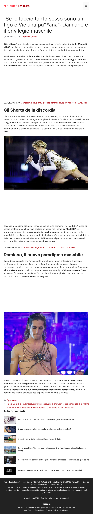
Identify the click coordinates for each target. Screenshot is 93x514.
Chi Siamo (28, 510)
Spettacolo (12, 400)
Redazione (39, 510)
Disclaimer (64, 510)
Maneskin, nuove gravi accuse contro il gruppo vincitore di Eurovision (54, 103)
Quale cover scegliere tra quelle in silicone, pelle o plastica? (44, 429)
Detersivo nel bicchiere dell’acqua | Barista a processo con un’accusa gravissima (53, 460)
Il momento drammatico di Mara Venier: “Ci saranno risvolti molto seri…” (41, 407)
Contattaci (64, 498)
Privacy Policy (52, 510)
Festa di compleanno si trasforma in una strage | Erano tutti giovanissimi (50, 470)
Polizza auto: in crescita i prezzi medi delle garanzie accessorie (46, 419)
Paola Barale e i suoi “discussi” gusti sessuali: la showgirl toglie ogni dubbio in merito (48, 404)
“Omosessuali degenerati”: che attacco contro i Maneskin (48, 247)
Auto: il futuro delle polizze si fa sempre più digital (40, 439)
